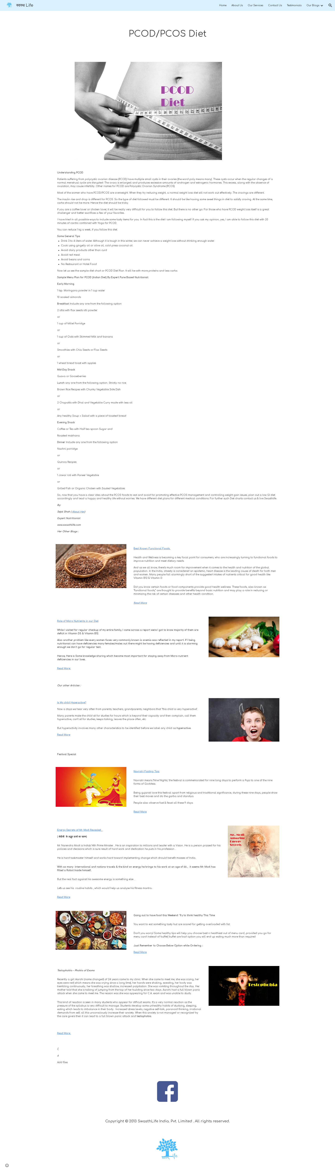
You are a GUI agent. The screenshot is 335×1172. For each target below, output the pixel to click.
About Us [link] (237, 5)
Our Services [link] (255, 5)
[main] (167, 34)
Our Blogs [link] (313, 5)
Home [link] (222, 5)
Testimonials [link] (294, 5)
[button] (330, 5)
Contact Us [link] (275, 5)
